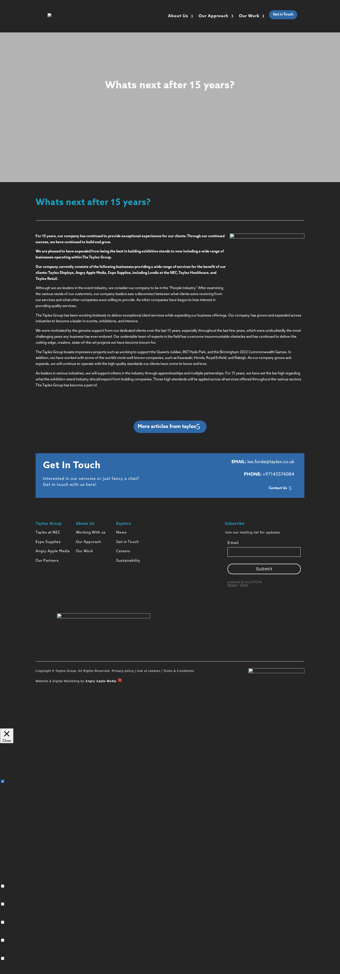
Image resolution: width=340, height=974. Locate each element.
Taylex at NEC (48, 533)
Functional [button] (8, 880)
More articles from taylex (167, 426)
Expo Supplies (48, 542)
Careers (123, 551)
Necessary (14, 782)
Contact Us (278, 488)
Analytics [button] (7, 917)
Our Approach (213, 16)
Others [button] (5, 953)
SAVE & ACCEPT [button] (13, 971)
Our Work (249, 16)
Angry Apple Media (53, 551)
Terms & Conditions (178, 671)
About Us (178, 16)
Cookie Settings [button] (12, 719)
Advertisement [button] (12, 935)
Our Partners (47, 561)
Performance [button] (10, 899)
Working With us (91, 533)
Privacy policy (122, 671)
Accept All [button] (34, 719)
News (121, 533)
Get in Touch (283, 14)
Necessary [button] (8, 776)
